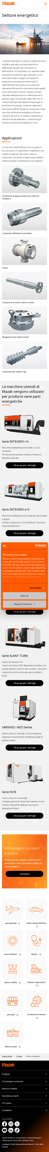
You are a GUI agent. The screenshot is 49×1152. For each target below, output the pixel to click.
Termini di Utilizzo (8, 1138)
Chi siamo (6, 1103)
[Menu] (45, 3)
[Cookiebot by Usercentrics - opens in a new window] (35, 545)
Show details (35, 588)
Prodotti (6, 1074)
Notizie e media (9, 1088)
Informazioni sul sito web (12, 1140)
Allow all (24, 596)
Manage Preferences (23, 604)
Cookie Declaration (34, 1138)
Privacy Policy (21, 1138)
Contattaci (24, 874)
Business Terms (28, 1140)
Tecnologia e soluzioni (12, 1081)
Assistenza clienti (10, 1096)
